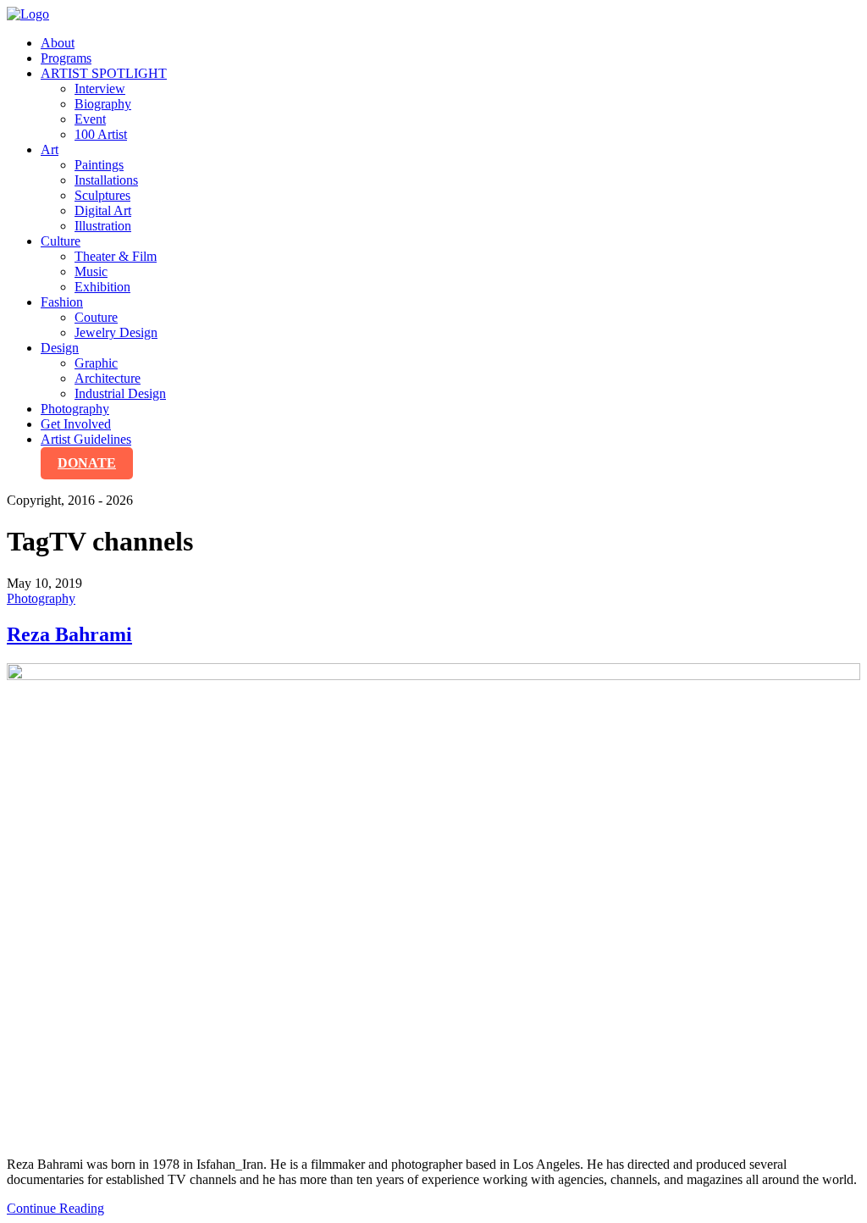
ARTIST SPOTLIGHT (104, 73)
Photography (75, 408)
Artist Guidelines (86, 439)
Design (60, 347)
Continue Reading (55, 1208)
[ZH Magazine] (28, 14)
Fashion (62, 302)
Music (91, 271)
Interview (100, 88)
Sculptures (102, 195)
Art (49, 149)
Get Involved (76, 424)
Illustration (103, 226)
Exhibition (102, 286)
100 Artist (101, 134)
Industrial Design (120, 393)
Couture (96, 317)
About (58, 43)
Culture (60, 241)
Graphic (96, 363)
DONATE (87, 463)
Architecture (108, 378)
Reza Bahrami (69, 634)
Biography (103, 104)
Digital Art (103, 210)
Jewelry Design (116, 332)
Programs (66, 58)
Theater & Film (116, 256)
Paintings (99, 165)
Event (90, 119)
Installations (106, 180)
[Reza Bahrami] (433, 903)
